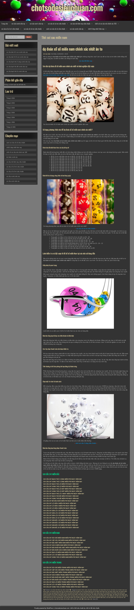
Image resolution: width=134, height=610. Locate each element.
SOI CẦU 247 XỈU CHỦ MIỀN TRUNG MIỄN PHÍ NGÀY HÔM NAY (63, 567)
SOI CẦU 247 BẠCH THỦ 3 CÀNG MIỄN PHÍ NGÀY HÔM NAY (62, 479)
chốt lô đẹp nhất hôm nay (96, 29)
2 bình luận (86, 599)
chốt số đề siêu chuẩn (92, 608)
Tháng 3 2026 (10, 112)
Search (28, 37)
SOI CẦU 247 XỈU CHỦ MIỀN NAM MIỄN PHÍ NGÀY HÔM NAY (62, 538)
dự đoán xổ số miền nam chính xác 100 (93, 593)
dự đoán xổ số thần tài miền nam (60, 596)
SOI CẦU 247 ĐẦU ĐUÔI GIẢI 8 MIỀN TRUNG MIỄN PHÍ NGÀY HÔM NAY (66, 579)
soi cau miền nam (111, 597)
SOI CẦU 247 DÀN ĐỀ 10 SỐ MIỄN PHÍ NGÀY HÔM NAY (61, 527)
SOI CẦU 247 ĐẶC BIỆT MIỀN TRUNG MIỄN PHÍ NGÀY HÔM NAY (64, 572)
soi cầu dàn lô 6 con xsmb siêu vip (17, 52)
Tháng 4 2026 (10, 108)
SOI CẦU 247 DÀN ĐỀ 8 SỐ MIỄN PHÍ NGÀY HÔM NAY (60, 525)
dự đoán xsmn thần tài (99, 596)
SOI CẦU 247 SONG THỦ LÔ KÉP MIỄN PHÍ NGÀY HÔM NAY (62, 491)
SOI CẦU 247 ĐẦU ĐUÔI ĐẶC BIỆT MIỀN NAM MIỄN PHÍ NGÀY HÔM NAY (66, 547)
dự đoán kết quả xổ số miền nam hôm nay (95, 591)
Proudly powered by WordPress (43, 608)
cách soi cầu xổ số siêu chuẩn (55, 29)
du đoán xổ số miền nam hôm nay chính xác (78, 594)
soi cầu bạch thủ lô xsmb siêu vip (16, 71)
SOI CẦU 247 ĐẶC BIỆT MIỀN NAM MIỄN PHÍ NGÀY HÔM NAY (63, 543)
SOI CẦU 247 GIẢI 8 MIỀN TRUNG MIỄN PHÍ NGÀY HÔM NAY (62, 575)
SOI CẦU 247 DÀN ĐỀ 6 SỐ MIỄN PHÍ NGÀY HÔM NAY (60, 522)
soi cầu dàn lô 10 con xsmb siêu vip (17, 57)
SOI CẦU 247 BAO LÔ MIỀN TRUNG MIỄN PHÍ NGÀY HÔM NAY (63, 582)
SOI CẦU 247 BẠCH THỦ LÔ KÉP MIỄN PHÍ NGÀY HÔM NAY (62, 489)
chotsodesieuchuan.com (67, 7)
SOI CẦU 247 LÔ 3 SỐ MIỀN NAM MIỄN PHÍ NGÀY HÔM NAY (62, 555)
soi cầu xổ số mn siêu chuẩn (57, 23)
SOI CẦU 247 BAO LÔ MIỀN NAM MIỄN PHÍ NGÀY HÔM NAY (62, 552)
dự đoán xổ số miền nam (74, 593)
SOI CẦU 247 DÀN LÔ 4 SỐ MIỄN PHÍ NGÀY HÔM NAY (60, 510)
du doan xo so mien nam (118, 590)
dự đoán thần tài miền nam (59, 593)
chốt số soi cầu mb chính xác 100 (106, 23)
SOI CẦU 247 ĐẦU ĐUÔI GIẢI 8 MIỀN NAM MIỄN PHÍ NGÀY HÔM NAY (65, 550)
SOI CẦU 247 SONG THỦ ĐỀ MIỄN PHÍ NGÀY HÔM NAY (61, 498)
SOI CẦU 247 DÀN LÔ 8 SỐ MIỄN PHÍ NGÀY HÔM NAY (60, 515)
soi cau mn (120, 597)
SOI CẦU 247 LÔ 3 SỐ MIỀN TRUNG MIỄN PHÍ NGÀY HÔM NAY (63, 584)
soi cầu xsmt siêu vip (36, 23)
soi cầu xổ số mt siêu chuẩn (10, 29)
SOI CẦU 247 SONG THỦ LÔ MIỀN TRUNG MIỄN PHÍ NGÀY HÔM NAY (65, 587)
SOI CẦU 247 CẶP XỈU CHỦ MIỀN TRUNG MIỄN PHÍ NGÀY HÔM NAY (65, 570)
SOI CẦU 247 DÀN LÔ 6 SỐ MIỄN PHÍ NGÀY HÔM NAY (60, 513)
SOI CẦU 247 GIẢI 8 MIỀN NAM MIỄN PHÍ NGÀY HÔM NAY (62, 545)
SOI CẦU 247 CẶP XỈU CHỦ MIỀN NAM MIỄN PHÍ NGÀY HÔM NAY (64, 540)
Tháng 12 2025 (10, 127)
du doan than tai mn (104, 590)
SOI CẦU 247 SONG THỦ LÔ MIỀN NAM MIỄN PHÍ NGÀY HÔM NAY (64, 557)
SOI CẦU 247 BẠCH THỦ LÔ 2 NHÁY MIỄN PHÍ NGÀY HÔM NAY (63, 493)
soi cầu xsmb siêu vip (18, 23)
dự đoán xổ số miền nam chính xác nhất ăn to (72, 49)
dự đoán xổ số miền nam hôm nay (56, 594)
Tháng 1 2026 (10, 122)
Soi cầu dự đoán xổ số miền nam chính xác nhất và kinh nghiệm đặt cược (85, 597)
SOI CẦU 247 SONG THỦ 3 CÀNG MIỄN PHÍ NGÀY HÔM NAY (62, 481)
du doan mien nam (81, 590)
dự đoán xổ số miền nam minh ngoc (102, 594)
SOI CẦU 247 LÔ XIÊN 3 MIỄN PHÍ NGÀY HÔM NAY (59, 506)
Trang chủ (4, 23)
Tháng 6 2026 (10, 98)
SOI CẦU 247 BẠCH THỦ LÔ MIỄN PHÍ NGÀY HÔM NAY (61, 484)
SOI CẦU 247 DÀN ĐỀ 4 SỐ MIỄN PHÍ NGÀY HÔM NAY (60, 520)
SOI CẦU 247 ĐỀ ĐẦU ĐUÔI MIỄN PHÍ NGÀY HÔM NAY (60, 501)
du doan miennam (93, 590)
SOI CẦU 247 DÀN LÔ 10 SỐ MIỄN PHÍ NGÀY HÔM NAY (61, 518)
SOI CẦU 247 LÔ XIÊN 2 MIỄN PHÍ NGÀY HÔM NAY (59, 503)
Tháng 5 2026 (10, 103)
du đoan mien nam (113, 591)
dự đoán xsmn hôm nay (86, 596)
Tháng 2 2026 (10, 117)
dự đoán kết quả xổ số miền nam (73, 591)
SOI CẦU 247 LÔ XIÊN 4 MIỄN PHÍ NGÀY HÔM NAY (59, 508)
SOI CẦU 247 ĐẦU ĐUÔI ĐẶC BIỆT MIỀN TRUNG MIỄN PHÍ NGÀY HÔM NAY (67, 577)
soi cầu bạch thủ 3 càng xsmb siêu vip (18, 62)
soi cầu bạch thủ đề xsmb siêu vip (16, 66)
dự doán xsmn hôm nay (56, 591)
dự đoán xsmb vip (11, 157)
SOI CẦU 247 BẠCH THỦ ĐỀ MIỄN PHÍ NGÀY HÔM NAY (61, 496)
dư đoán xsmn (75, 596)
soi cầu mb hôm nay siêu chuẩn (80, 23)
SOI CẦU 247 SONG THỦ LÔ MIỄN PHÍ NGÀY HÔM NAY (61, 486)
